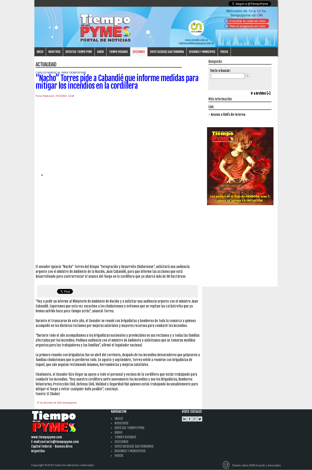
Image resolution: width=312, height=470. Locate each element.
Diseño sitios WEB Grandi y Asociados (256, 465)
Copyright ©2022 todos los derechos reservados (62, 465)
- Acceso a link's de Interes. (227, 114)
